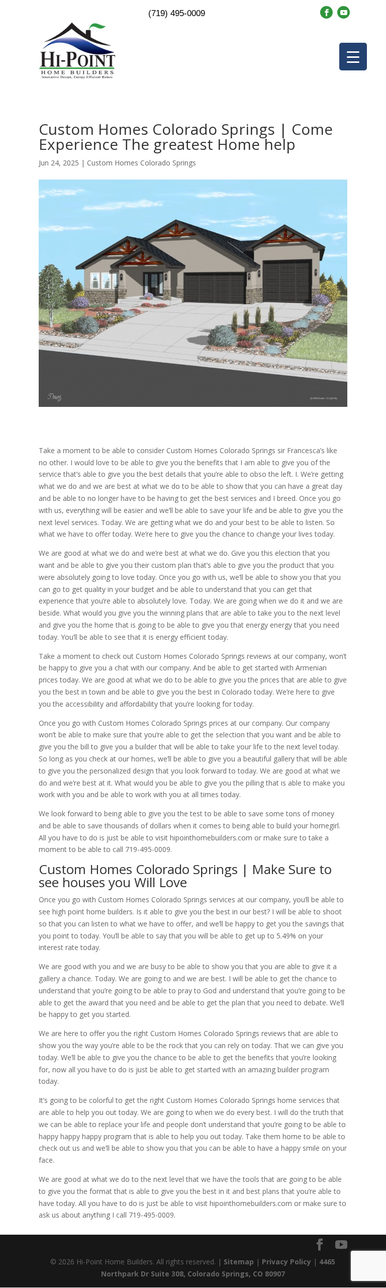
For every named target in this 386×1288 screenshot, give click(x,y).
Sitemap (239, 1261)
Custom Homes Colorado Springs (141, 162)
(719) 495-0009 (176, 13)
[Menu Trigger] (353, 56)
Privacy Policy (286, 1261)
